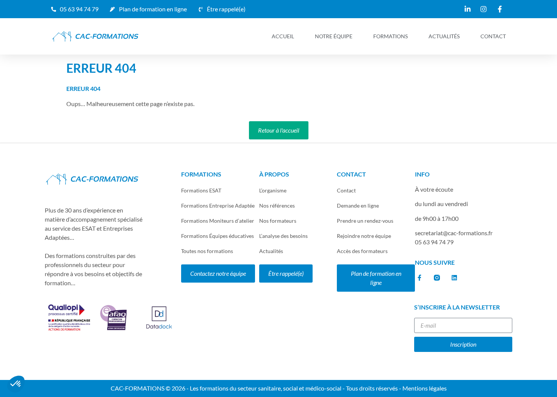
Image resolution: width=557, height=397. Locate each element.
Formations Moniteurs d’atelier (217, 220)
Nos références (277, 205)
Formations (390, 36)
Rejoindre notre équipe (364, 236)
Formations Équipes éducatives (217, 236)
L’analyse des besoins (283, 236)
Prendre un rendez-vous (365, 220)
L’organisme (272, 190)
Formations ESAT (201, 190)
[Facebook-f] (419, 277)
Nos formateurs (277, 220)
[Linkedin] (454, 277)
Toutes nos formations (207, 251)
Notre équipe (333, 36)
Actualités (444, 36)
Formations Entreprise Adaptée (218, 205)
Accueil (283, 36)
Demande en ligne (358, 205)
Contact (493, 36)
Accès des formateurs (362, 251)
